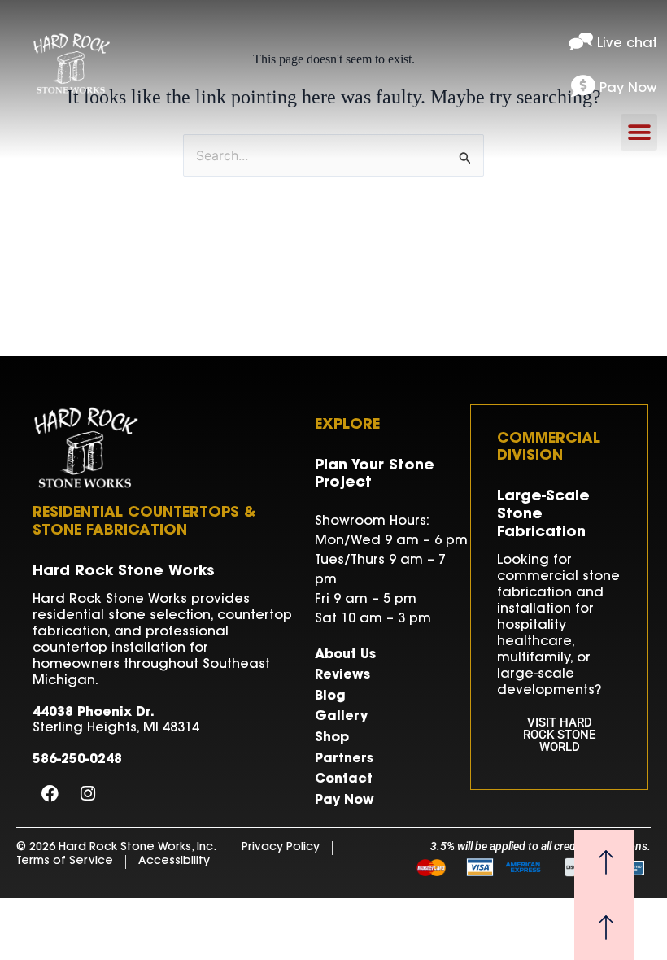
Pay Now (344, 800)
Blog (330, 696)
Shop (332, 737)
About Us (345, 654)
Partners (344, 759)
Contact (344, 779)
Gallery (341, 716)
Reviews (342, 675)
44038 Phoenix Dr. (94, 712)
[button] (639, 132)
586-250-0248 (77, 759)
